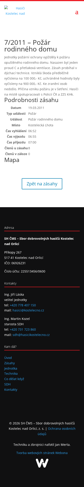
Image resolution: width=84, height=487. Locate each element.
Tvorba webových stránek (35, 453)
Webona (61, 453)
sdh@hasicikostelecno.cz (31, 335)
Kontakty (10, 389)
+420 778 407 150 (23, 305)
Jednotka (10, 368)
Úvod (8, 358)
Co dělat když (14, 379)
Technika (11, 373)
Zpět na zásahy (42, 184)
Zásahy (9, 363)
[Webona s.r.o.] (42, 466)
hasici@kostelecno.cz (28, 310)
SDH (7, 384)
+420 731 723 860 (23, 329)
